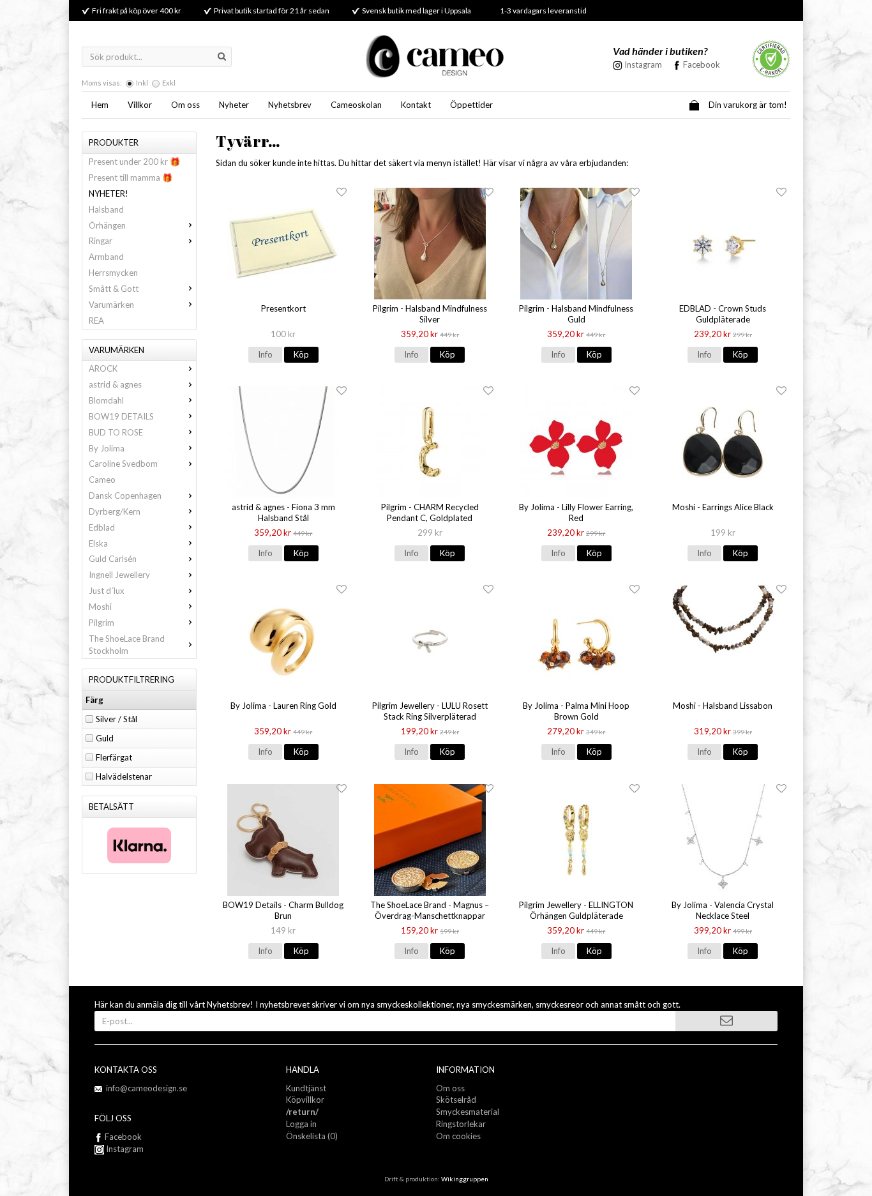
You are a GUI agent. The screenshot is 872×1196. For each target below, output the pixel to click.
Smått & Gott (114, 289)
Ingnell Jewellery (119, 575)
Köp (301, 354)
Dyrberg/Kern (114, 511)
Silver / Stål (116, 719)
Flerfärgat (114, 757)
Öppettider (471, 105)
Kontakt (416, 105)
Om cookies (458, 1136)
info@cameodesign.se (146, 1088)
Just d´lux (106, 591)
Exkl (169, 83)
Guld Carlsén (113, 559)
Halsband (106, 209)
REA (96, 320)
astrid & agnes (115, 384)
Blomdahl (106, 400)
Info (265, 354)
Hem (100, 105)
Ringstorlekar (461, 1124)
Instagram (124, 1149)
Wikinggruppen (464, 1179)
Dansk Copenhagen (125, 495)
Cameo (102, 479)
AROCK (103, 368)
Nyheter (234, 105)
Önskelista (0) (312, 1136)
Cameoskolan (356, 105)
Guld (105, 738)
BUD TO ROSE (116, 432)
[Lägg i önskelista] (341, 192)
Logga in (301, 1124)
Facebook (701, 64)
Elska (98, 543)
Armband (106, 257)
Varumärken (111, 304)
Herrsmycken (113, 273)
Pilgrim (101, 622)
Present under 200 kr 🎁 (134, 161)
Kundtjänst (306, 1088)
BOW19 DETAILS (121, 416)
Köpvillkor (305, 1099)
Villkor (140, 105)
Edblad (102, 527)
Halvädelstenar (124, 776)
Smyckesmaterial (467, 1112)
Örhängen (107, 225)
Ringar (100, 241)
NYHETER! (108, 193)
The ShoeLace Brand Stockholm (127, 644)
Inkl (142, 83)
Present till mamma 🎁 (130, 177)
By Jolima (106, 448)
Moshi (100, 607)
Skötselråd (456, 1099)
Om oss (185, 105)
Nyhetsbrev (290, 105)
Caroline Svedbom (123, 463)
